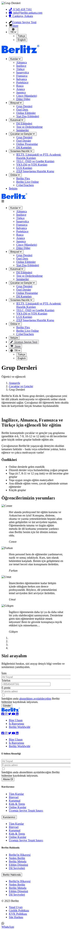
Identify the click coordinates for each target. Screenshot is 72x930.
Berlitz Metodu (17, 861)
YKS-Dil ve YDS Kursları (31, 164)
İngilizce (21, 214)
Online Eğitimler (26, 261)
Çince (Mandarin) (26, 244)
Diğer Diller (23, 248)
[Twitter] (10, 714)
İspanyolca (22, 221)
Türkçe (20, 218)
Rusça (19, 234)
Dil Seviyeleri (17, 868)
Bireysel (15, 251)
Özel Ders (22, 258)
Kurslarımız (9, 817)
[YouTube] (14, 714)
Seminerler (22, 279)
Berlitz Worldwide (19, 726)
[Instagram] (6, 714)
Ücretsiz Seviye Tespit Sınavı (26, 810)
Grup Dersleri (24, 255)
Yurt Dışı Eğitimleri (27, 265)
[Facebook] (3, 714)
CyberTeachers (25, 185)
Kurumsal (15, 269)
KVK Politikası (18, 913)
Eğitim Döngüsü (18, 864)
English (22, 358)
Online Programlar (27, 293)
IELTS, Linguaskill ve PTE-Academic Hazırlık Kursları (38, 156)
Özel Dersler (23, 289)
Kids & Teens (17, 803)
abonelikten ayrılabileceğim (35, 698)
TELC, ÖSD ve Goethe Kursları (35, 161)
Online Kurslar (17, 807)
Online (14, 324)
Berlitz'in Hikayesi (19, 854)
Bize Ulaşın (16, 720)
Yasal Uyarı (16, 907)
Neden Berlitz (17, 858)
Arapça (20, 238)
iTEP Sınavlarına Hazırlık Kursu (35, 171)
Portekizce (22, 231)
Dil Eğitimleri (24, 272)
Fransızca (21, 224)
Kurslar (14, 208)
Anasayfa (14, 383)
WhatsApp (7, 926)
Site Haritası (16, 917)
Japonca (21, 241)
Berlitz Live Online (27, 181)
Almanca (21, 211)
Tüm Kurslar (16, 793)
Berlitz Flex (23, 178)
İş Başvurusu (16, 723)
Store (17, 346)
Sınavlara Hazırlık (20, 300)
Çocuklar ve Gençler (21, 282)
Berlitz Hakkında (12, 874)
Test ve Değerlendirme (29, 275)
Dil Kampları (24, 296)
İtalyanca (21, 228)
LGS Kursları (24, 167)
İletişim (13, 188)
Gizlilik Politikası (19, 910)
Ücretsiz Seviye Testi (25, 342)
